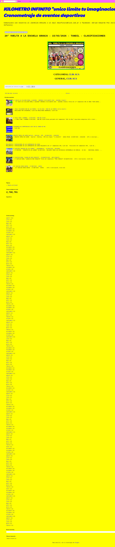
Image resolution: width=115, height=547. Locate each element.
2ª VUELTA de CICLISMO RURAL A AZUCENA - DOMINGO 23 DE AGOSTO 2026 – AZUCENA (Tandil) (39, 100)
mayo (7, 223)
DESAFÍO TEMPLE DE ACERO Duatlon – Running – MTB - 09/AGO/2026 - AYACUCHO (36, 135)
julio (7, 219)
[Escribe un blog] (29, 86)
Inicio (68, 93)
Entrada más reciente (11, 93)
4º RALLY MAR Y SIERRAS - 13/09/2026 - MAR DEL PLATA (29, 118)
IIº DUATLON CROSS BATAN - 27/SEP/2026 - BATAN (27, 166)
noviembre (9, 231)
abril (7, 225)
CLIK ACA (74, 74)
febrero (8, 265)
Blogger (77, 542)
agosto (8, 218)
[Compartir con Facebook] (32, 86)
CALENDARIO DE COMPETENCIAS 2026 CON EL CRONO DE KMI (29, 126)
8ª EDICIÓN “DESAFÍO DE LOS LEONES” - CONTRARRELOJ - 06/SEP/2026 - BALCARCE (36, 148)
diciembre (9, 229)
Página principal (13, 185)
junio (7, 221)
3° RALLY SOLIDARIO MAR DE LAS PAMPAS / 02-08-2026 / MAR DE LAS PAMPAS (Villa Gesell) (39, 109)
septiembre (9, 234)
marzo (7, 227)
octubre (8, 232)
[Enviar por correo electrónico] (27, 86)
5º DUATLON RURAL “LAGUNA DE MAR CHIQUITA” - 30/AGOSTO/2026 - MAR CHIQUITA (36, 157)
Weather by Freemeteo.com (11, 538)
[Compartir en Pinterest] (34, 86)
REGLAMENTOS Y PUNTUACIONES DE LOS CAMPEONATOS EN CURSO (23, 144)
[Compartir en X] (31, 86)
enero (7, 446)
